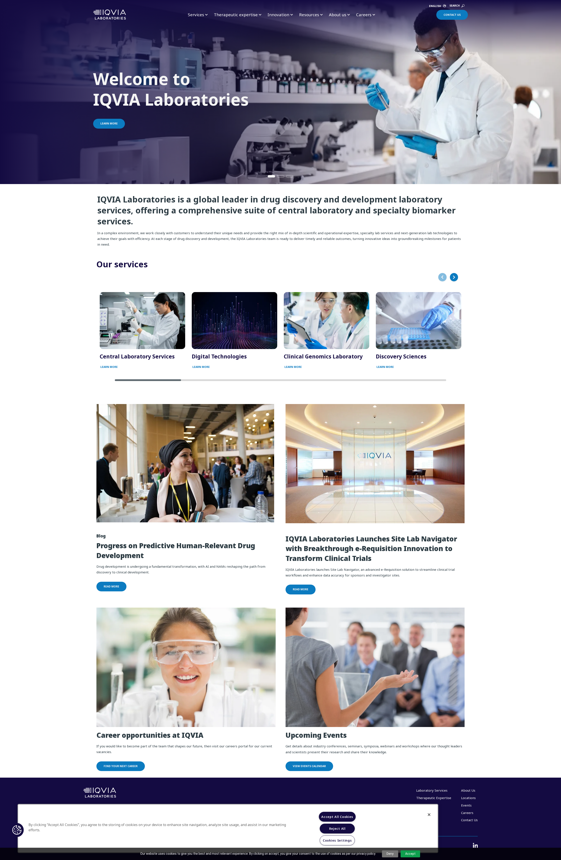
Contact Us (452, 15)
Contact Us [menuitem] (469, 820)
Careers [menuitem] (467, 812)
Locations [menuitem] (468, 798)
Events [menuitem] (466, 805)
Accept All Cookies (337, 817)
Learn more (109, 123)
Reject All (337, 828)
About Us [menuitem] (468, 790)
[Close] (429, 814)
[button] (17, 830)
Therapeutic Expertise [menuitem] (433, 798)
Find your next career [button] (121, 766)
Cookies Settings (337, 840)
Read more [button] (111, 586)
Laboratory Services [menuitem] (431, 790)
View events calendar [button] (309, 766)
